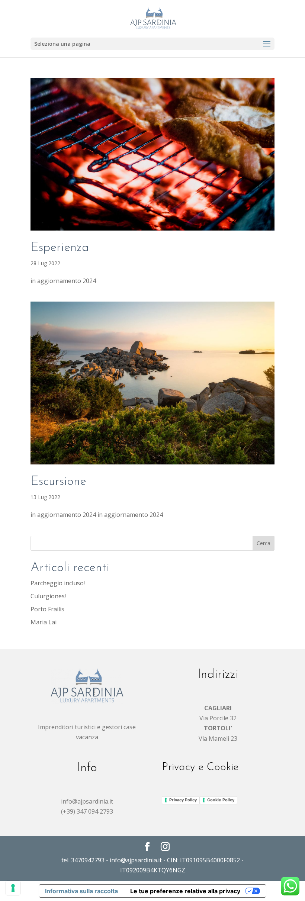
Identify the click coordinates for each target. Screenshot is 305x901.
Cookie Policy (220, 799)
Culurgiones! (48, 596)
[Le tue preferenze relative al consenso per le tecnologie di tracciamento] (13, 888)
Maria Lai (43, 622)
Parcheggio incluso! (57, 583)
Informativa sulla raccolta (81, 891)
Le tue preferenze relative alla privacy (185, 891)
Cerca (263, 543)
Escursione (58, 481)
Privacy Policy (183, 799)
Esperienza (59, 247)
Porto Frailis (47, 609)
